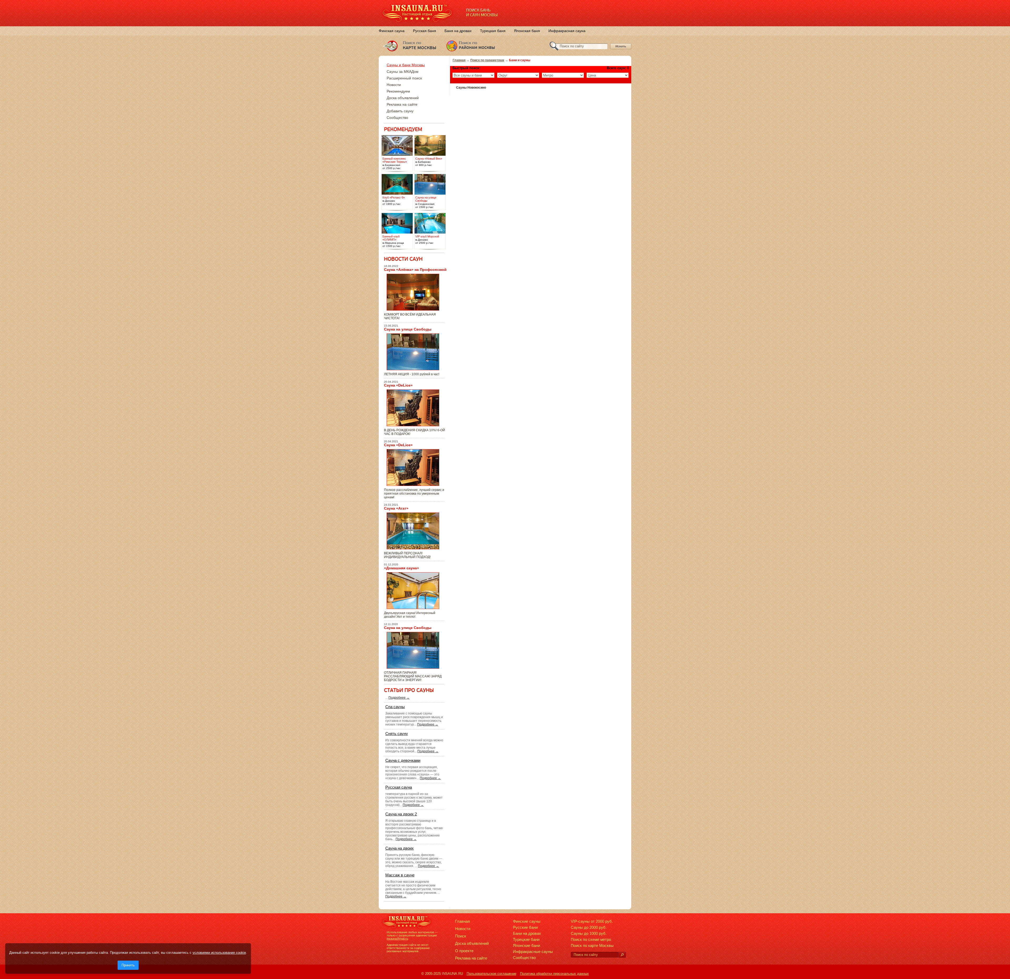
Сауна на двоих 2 (401, 814)
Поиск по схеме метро (591, 939)
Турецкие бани (526, 939)
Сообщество (397, 117)
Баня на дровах (458, 31)
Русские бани (525, 927)
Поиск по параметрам (487, 60)
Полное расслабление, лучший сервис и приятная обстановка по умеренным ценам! (414, 493)
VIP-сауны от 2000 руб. (592, 921)
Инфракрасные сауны (533, 951)
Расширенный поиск (404, 78)
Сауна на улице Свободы (407, 329)
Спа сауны (395, 706)
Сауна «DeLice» (398, 385)
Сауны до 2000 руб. (589, 927)
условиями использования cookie (219, 953)
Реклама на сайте (402, 104)
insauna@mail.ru (397, 938)
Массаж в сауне (400, 875)
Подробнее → (399, 697)
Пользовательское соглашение (491, 974)
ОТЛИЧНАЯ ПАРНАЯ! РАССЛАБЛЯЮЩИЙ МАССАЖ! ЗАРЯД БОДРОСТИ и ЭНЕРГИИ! (413, 676)
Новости (394, 85)
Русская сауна (398, 787)
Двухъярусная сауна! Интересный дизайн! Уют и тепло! (409, 614)
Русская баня (424, 31)
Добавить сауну (400, 111)
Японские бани (526, 945)
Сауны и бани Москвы (406, 65)
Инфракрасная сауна (566, 31)
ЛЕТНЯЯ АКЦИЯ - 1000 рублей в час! (411, 374)
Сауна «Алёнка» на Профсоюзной (415, 269)
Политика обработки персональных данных (554, 974)
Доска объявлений (403, 98)
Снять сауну (396, 733)
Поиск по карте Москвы (592, 945)
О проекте (464, 950)
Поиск (460, 936)
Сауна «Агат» (396, 508)
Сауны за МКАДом (402, 71)
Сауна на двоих (399, 848)
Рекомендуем (398, 91)
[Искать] (622, 955)
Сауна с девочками (402, 760)
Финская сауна (392, 31)
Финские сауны (527, 921)
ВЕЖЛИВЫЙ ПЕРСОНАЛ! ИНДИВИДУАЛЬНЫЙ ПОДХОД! (407, 555)
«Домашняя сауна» (401, 568)
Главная (459, 60)
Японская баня (527, 31)
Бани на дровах (527, 933)
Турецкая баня (493, 31)
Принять (128, 965)
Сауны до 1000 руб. (589, 933)
